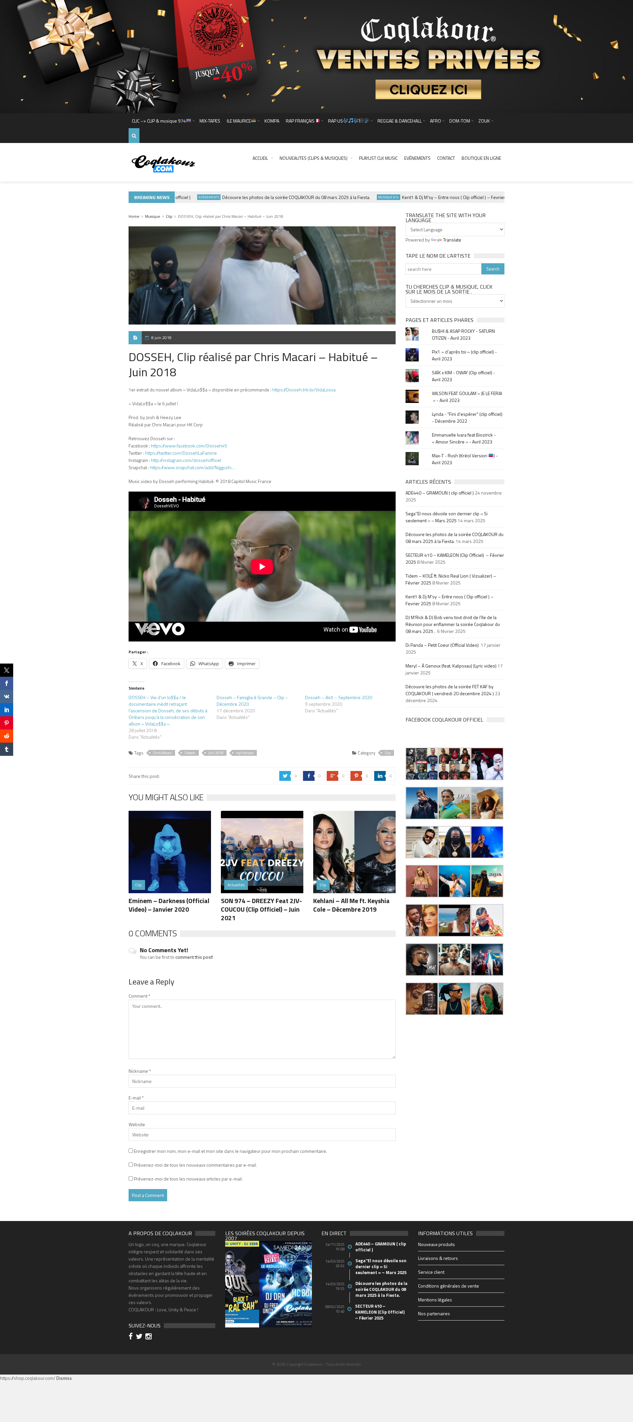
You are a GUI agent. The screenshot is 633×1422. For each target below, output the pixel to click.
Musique (152, 216)
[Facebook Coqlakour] (132, 1337)
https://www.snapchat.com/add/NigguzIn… (192, 467)
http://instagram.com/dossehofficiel (186, 460)
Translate (452, 239)
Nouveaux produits (436, 1244)
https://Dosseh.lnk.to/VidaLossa (304, 389)
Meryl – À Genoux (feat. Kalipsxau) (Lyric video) (451, 665)
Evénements (417, 158)
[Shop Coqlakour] (316, 55)
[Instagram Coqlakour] (149, 1337)
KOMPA (271, 120)
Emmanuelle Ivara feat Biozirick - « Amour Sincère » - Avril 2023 (464, 438)
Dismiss (64, 1378)
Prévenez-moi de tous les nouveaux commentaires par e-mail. (195, 1164)
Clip (169, 216)
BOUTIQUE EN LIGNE (481, 158)
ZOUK (484, 120)
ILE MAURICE (239, 120)
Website (137, 1124)
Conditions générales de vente (448, 1285)
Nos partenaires (434, 1313)
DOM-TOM (459, 120)
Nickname (140, 1070)
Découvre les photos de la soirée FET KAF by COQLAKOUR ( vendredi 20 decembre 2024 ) (450, 690)
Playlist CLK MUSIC (378, 158)
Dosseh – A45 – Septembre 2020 (338, 697)
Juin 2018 (215, 752)
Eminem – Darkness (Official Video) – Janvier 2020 (169, 905)
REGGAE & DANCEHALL (399, 120)
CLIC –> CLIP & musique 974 (159, 120)
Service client (431, 1271)
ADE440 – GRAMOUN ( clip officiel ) (440, 492)
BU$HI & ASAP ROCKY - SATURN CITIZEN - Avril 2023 (463, 334)
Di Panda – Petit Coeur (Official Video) (443, 644)
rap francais (245, 752)
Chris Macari (162, 752)
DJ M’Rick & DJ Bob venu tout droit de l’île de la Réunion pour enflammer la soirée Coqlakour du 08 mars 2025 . (453, 624)
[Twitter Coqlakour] (140, 1337)
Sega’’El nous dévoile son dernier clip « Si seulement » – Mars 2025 (447, 517)
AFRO (435, 120)
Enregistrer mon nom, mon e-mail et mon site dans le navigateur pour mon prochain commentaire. (230, 1151)
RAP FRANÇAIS (300, 120)
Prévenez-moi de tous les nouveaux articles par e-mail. (188, 1178)
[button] (422, 764)
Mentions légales (435, 1299)
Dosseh (190, 752)
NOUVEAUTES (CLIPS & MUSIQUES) (313, 158)
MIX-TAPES (209, 120)
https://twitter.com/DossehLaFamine (181, 452)
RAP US (335, 120)
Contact (446, 158)
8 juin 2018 (161, 337)
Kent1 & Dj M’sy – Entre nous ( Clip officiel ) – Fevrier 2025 (440, 197)
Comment (139, 995)
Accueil (260, 158)
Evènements (189, 197)
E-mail (136, 1097)
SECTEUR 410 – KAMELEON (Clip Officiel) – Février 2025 (380, 1312)
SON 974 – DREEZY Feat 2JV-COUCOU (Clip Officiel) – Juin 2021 (261, 909)
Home (134, 216)
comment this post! (194, 956)
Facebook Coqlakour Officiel (444, 720)
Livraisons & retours (438, 1258)
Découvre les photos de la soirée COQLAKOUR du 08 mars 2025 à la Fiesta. (277, 197)
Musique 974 (369, 197)
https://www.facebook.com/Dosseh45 (189, 445)
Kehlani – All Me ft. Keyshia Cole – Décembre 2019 (351, 905)
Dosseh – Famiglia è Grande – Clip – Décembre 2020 (252, 700)
